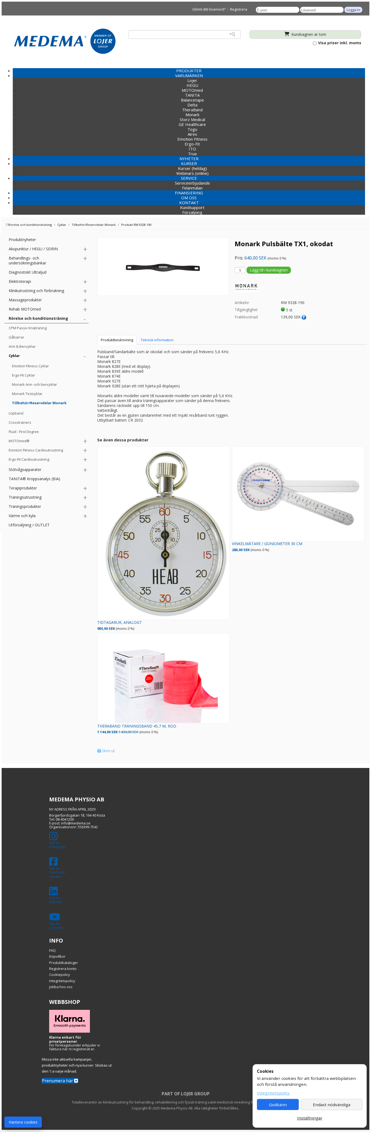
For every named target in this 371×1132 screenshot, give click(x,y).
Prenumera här (58, 1081)
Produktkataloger (63, 962)
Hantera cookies (23, 1122)
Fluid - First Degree (24, 431)
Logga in (353, 9)
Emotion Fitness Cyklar (30, 365)
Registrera (238, 9)
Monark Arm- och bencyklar (34, 384)
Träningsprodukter (25, 506)
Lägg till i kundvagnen (269, 270)
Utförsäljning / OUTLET (29, 524)
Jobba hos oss (61, 986)
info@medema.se (75, 823)
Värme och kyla (22, 515)
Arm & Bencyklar (22, 346)
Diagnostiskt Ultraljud (27, 272)
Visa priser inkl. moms (339, 42)
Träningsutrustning (25, 497)
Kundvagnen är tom (308, 34)
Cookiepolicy (59, 974)
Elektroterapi (20, 281)
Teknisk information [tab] (157, 339)
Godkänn (278, 1104)
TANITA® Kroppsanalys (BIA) (34, 478)
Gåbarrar (16, 337)
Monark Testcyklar (27, 393)
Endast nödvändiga (331, 1104)
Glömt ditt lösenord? (208, 9)
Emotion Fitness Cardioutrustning (36, 450)
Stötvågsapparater (25, 469)
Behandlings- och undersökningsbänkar (27, 260)
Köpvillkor (57, 956)
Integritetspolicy (62, 980)
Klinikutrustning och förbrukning (36, 290)
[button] (189, 75)
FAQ (52, 950)
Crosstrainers (20, 422)
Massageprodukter (25, 299)
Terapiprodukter (23, 488)
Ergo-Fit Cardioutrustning (29, 459)
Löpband (16, 413)
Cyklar (14, 355)
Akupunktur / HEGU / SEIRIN (33, 248)
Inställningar (309, 1118)
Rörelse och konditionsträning (38, 318)
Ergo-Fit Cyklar (23, 375)
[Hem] (65, 41)
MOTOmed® (19, 440)
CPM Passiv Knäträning (28, 327)
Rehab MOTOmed (25, 309)
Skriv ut (108, 750)
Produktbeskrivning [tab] (117, 339)
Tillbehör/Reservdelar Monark (39, 402)
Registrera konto (63, 968)
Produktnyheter (22, 239)
